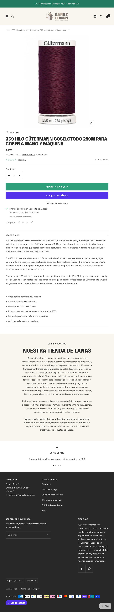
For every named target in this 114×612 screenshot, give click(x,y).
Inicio (8, 30)
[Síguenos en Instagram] (89, 568)
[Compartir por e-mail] (32, 222)
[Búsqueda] (12, 16)
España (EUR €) (13, 580)
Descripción (12, 235)
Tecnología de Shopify (30, 589)
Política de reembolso (52, 505)
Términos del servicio (52, 500)
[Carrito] (107, 16)
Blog (44, 510)
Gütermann (12, 132)
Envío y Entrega (49, 489)
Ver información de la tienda (20, 217)
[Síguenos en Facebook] (82, 568)
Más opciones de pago (57, 203)
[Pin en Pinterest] (22, 222)
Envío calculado (28, 154)
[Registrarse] (47, 535)
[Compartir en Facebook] (19, 222)
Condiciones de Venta (52, 494)
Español (30, 580)
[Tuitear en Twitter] (27, 222)
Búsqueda (46, 484)
